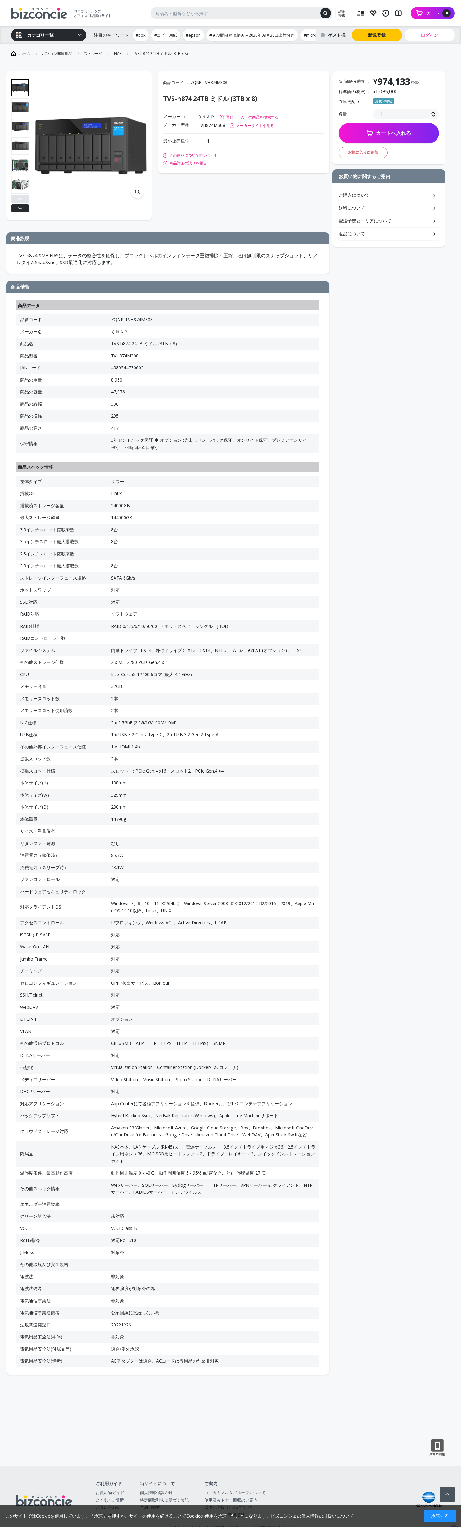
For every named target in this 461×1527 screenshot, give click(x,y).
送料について (352, 208)
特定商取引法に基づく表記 (164, 1500)
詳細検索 (341, 13)
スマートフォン (437, 1447)
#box (141, 35)
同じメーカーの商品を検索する (252, 117)
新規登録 (377, 35)
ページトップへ (447, 1494)
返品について (352, 234)
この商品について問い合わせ (193, 155)
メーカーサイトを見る (255, 125)
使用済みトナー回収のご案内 (230, 1500)
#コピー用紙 (165, 35)
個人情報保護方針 (156, 1492)
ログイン (429, 35)
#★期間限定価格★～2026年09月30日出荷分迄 (252, 35)
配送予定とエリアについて (365, 221)
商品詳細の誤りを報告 (188, 163)
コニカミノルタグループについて (235, 1492)
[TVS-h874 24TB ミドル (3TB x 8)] (91, 145)
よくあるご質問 (110, 1500)
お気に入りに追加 (363, 152)
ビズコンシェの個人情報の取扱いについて (312, 1516)
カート (437, 13)
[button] (20, 199)
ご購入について (354, 195)
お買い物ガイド (110, 1492)
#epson (193, 35)
